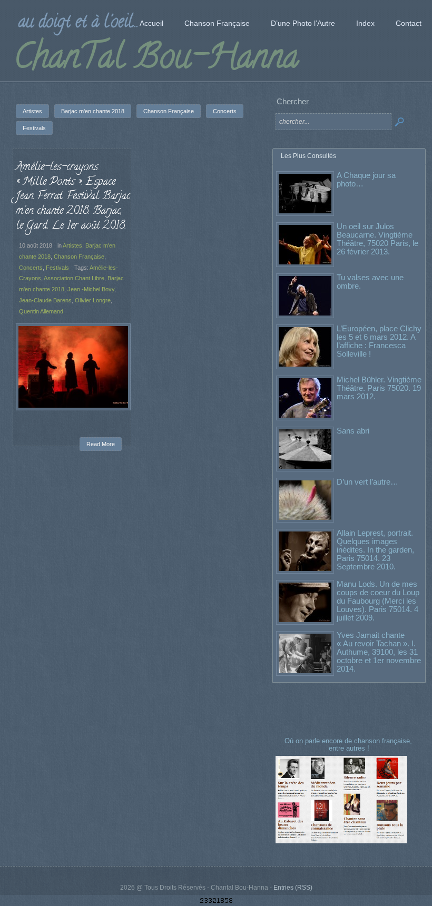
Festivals (57, 267)
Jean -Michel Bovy (90, 289)
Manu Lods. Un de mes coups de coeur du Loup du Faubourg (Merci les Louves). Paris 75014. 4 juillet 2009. (378, 600)
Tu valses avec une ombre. (370, 281)
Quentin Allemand (41, 311)
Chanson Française (79, 256)
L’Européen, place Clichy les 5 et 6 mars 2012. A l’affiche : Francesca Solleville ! (379, 341)
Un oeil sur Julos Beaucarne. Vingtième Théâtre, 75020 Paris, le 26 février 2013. (377, 239)
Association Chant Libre (74, 278)
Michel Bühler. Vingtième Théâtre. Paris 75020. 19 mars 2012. (379, 388)
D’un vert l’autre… (367, 481)
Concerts (31, 267)
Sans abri (353, 430)
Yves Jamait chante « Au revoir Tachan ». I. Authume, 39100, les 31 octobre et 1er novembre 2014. (379, 652)
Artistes (72, 245)
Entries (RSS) (292, 887)
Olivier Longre (93, 300)
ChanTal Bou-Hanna (156, 60)
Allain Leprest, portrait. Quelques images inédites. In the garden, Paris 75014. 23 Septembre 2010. (375, 549)
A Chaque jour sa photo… (366, 179)
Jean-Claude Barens (45, 300)
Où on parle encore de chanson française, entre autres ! (349, 744)
